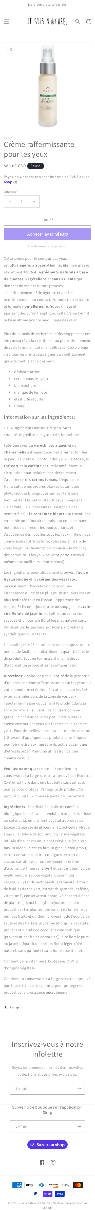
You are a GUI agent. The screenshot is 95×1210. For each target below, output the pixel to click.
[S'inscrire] (79, 1089)
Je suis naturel (28, 1203)
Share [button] (14, 1007)
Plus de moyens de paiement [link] (47, 246)
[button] (6, 21)
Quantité (10, 191)
